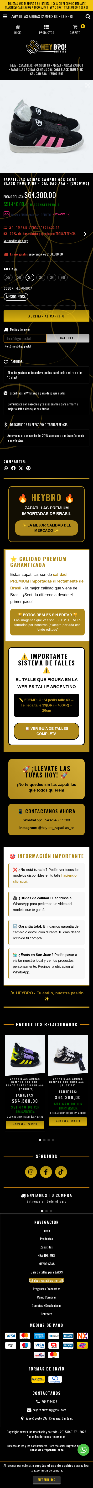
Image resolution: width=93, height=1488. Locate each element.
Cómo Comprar (46, 1296)
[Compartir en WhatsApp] (6, 468)
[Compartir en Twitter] (21, 468)
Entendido (46, 1480)
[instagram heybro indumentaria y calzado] (31, 1172)
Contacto (46, 1313)
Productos (46, 1238)
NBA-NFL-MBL (46, 1255)
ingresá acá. (74, 1446)
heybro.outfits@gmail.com (49, 1409)
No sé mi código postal (18, 346)
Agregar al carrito (25, 1124)
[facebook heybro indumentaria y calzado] (46, 1172)
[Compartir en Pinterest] (28, 468)
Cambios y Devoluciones (46, 1305)
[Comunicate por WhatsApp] (83, 1450)
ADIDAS (57, 65)
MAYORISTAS (47, 1263)
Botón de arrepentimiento (46, 1450)
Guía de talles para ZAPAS (47, 1271)
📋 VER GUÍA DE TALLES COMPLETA (46, 731)
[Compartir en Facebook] (13, 468)
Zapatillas (46, 1246)
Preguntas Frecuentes (46, 1288)
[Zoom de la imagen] (88, 85)
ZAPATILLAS (26, 65)
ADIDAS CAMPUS (73, 65)
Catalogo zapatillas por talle (46, 1280)
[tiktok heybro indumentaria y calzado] (61, 1172)
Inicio (13, 65)
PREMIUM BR (42, 65)
